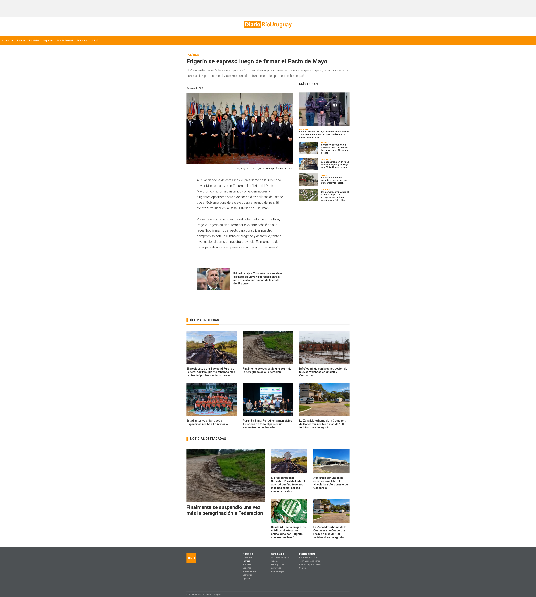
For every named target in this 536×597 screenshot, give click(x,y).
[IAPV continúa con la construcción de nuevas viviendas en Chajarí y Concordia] (324, 347)
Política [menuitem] (21, 40)
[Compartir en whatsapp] (266, 88)
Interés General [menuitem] (65, 40)
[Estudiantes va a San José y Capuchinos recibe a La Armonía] (211, 399)
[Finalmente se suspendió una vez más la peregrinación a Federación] (268, 347)
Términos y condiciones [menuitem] (309, 561)
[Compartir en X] (281, 88)
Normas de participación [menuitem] (310, 564)
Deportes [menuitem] (48, 40)
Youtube (205, 585)
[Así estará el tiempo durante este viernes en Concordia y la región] (308, 179)
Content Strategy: (341, 594)
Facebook (188, 585)
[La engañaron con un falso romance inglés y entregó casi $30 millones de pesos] (308, 164)
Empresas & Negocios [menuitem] (280, 557)
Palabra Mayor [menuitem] (277, 571)
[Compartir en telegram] (285, 88)
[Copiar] (276, 88)
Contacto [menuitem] (303, 568)
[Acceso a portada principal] (268, 24)
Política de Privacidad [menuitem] (308, 557)
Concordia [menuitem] (7, 40)
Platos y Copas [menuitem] (277, 564)
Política (192, 54)
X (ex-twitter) (199, 585)
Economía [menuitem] (82, 40)
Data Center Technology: (347, 594)
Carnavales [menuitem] (276, 568)
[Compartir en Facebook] (271, 88)
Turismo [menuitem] (274, 561)
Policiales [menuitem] (34, 40)
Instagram (194, 585)
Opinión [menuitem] (95, 40)
